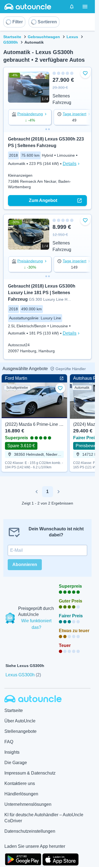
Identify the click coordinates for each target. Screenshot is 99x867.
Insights (12, 752)
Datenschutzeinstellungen (29, 831)
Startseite (12, 37)
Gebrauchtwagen (44, 37)
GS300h (10, 42)
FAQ (8, 741)
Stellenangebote (20, 731)
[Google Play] (23, 859)
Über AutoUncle (19, 721)
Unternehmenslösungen (27, 804)
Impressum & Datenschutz (30, 773)
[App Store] (60, 859)
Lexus (72, 37)
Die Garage (15, 762)
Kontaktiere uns (19, 783)
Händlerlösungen (21, 794)
